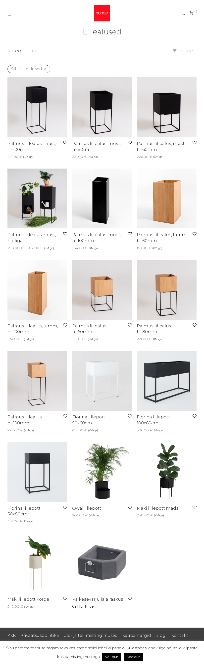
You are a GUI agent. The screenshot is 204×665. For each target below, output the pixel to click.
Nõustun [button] (111, 657)
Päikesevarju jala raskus (97, 599)
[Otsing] (185, 13)
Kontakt (179, 635)
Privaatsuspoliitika (39, 635)
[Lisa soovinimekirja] (65, 143)
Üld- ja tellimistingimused (90, 635)
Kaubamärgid (136, 635)
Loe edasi (79, 606)
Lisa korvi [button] (14, 156)
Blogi (161, 635)
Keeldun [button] (133, 657)
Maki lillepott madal (158, 508)
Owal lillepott (86, 508)
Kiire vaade (33, 156)
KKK (11, 635)
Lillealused (26, 69)
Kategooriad (22, 51)
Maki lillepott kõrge (28, 599)
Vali (9, 248)
